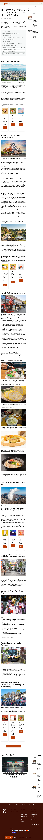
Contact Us (33, 811)
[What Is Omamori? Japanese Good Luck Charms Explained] (34, 787)
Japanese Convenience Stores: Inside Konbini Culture (14, 775)
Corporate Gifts (24, 816)
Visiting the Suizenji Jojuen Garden (8, 39)
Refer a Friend (24, 814)
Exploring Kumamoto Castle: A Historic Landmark (10, 33)
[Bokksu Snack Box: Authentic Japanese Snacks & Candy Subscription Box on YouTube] (36, 824)
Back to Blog (14, 746)
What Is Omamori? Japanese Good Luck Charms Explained (39, 791)
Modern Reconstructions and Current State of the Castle (13, 37)
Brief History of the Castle (7, 35)
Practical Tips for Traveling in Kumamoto (9, 51)
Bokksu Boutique (14, 811)
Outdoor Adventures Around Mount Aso (9, 45)
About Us (23, 811)
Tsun (25, 56)
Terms (32, 816)
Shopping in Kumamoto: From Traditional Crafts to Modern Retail (13, 47)
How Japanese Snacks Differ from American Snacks (39, 778)
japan (17, 772)
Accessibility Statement (33, 820)
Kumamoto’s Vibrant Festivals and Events (9, 49)
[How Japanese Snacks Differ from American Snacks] (34, 774)
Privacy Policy (34, 814)
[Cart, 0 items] (41, 3)
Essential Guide (30, 32)
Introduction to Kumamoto (6, 31)
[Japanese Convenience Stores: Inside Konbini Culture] (15, 764)
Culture (29, 18)
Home (2, 6)
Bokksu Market (14, 812)
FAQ (32, 817)
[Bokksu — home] (7, 4)
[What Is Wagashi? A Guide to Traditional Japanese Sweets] (34, 761)
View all (39, 755)
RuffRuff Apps (22, 56)
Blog (5, 6)
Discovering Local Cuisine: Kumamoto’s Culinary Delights (12, 43)
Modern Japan (23, 772)
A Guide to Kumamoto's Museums (8, 41)
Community (33, 812)
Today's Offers (24, 812)
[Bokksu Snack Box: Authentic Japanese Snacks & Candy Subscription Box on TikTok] (38, 824)
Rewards (23, 817)
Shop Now (4, 127)
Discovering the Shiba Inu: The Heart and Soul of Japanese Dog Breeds (35, 21)
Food (13, 772)
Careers (22, 821)
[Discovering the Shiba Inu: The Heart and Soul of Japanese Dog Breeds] (30, 17)
